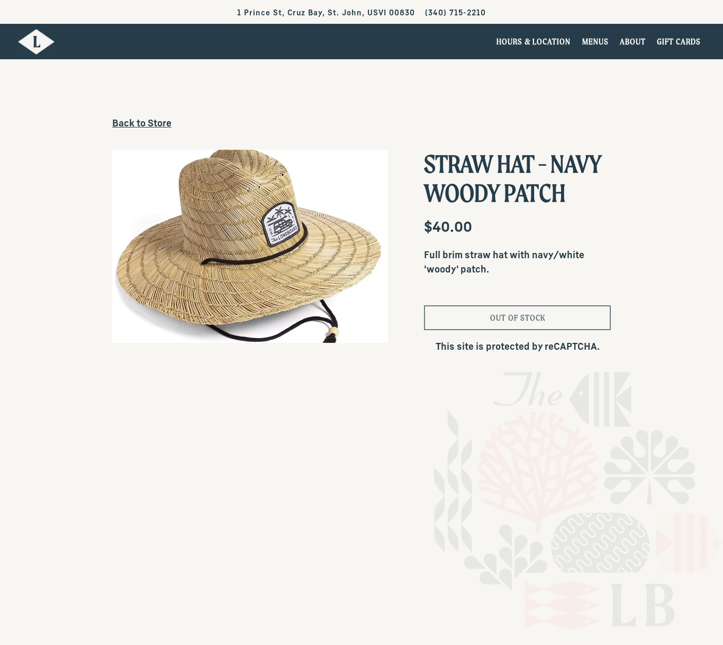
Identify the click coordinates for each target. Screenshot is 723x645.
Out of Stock (517, 317)
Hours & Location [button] (533, 41)
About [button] (633, 41)
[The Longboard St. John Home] (36, 41)
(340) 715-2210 (455, 13)
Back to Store (141, 123)
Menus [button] (595, 41)
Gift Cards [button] (679, 41)
